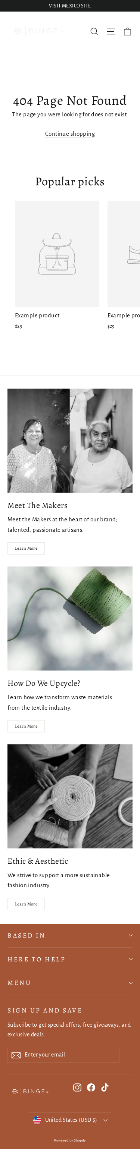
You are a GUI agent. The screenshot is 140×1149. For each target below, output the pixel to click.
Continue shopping (70, 134)
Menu (19, 982)
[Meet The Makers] (70, 441)
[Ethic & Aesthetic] (70, 796)
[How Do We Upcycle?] (70, 618)
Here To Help (36, 959)
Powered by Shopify (70, 1140)
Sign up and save (45, 1010)
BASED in (26, 935)
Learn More (26, 548)
